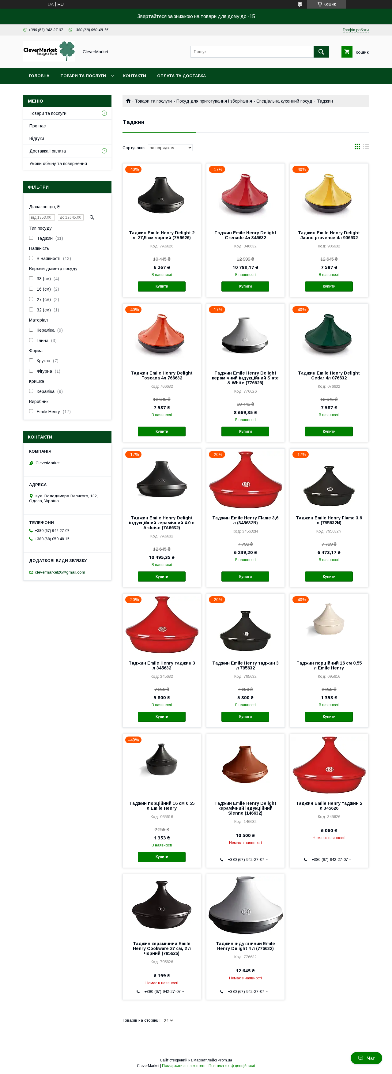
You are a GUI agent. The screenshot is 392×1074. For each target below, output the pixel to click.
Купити (162, 286)
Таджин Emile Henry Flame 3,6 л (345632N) (245, 520)
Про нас (37, 125)
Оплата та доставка (181, 75)
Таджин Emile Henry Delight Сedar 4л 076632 (329, 375)
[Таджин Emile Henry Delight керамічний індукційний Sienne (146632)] (245, 764)
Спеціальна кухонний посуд (284, 101)
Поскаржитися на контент (184, 1066)
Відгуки (36, 138)
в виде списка (366, 148)
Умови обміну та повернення (58, 163)
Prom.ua (225, 1060)
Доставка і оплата (47, 151)
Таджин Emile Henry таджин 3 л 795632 (245, 665)
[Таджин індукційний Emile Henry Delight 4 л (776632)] (245, 905)
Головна (39, 75)
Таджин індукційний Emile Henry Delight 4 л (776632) (245, 946)
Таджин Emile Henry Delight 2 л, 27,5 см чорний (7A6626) (161, 235)
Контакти (134, 75)
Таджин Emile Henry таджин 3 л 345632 (162, 665)
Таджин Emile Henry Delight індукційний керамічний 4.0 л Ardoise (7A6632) (161, 522)
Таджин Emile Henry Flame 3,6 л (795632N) (329, 520)
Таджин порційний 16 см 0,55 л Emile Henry (329, 665)
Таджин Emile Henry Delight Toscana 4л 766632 (162, 375)
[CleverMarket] (49, 60)
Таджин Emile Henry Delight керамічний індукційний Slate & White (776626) (245, 378)
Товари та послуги (83, 75)
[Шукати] (321, 52)
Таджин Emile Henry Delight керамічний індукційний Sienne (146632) (245, 808)
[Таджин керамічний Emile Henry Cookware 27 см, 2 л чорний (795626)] (162, 905)
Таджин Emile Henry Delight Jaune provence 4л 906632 (329, 235)
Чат (371, 1058)
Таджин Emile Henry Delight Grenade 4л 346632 (245, 235)
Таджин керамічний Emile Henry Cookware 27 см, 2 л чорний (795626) (162, 948)
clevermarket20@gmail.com (60, 572)
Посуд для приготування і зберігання (214, 101)
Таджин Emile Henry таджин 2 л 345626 (329, 806)
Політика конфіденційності (232, 1066)
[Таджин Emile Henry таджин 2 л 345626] (329, 764)
